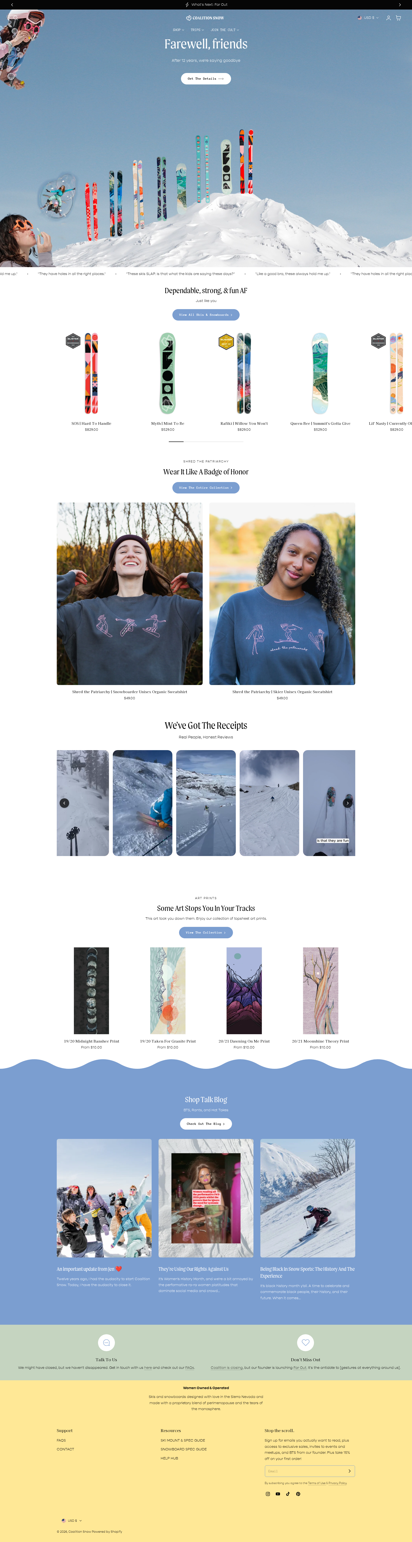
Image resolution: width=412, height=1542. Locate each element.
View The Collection (204, 932)
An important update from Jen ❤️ (89, 1269)
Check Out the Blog (204, 1124)
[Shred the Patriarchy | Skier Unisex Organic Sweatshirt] (282, 594)
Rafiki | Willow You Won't (244, 423)
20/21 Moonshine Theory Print (320, 1041)
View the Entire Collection (204, 487)
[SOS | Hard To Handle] (91, 373)
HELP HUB (169, 1458)
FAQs (189, 1368)
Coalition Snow (79, 1531)
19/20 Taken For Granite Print (168, 1041)
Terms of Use (317, 1483)
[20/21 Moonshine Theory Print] (320, 990)
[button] (15, 18)
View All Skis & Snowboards (204, 315)
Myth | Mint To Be (167, 423)
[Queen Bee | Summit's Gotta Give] (320, 373)
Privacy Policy (337, 1483)
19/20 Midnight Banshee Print (91, 1041)
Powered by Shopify (107, 1531)
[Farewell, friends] (206, 138)
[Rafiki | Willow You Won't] (244, 373)
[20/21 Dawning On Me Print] (244, 990)
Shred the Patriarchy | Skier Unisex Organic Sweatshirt (282, 691)
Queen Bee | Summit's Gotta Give (320, 423)
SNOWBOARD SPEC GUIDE (184, 1450)
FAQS (61, 1440)
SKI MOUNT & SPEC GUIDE (183, 1440)
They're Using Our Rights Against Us (194, 1269)
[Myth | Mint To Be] (167, 373)
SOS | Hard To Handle (91, 423)
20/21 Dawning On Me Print (244, 1041)
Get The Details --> (206, 78)
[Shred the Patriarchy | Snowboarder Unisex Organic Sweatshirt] (130, 594)
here (148, 1368)
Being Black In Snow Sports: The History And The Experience (307, 1272)
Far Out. (300, 1368)
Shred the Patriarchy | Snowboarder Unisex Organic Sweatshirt (129, 691)
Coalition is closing (227, 1368)
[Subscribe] (349, 1471)
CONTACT (65, 1450)
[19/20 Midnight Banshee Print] (91, 990)
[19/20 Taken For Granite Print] (168, 990)
